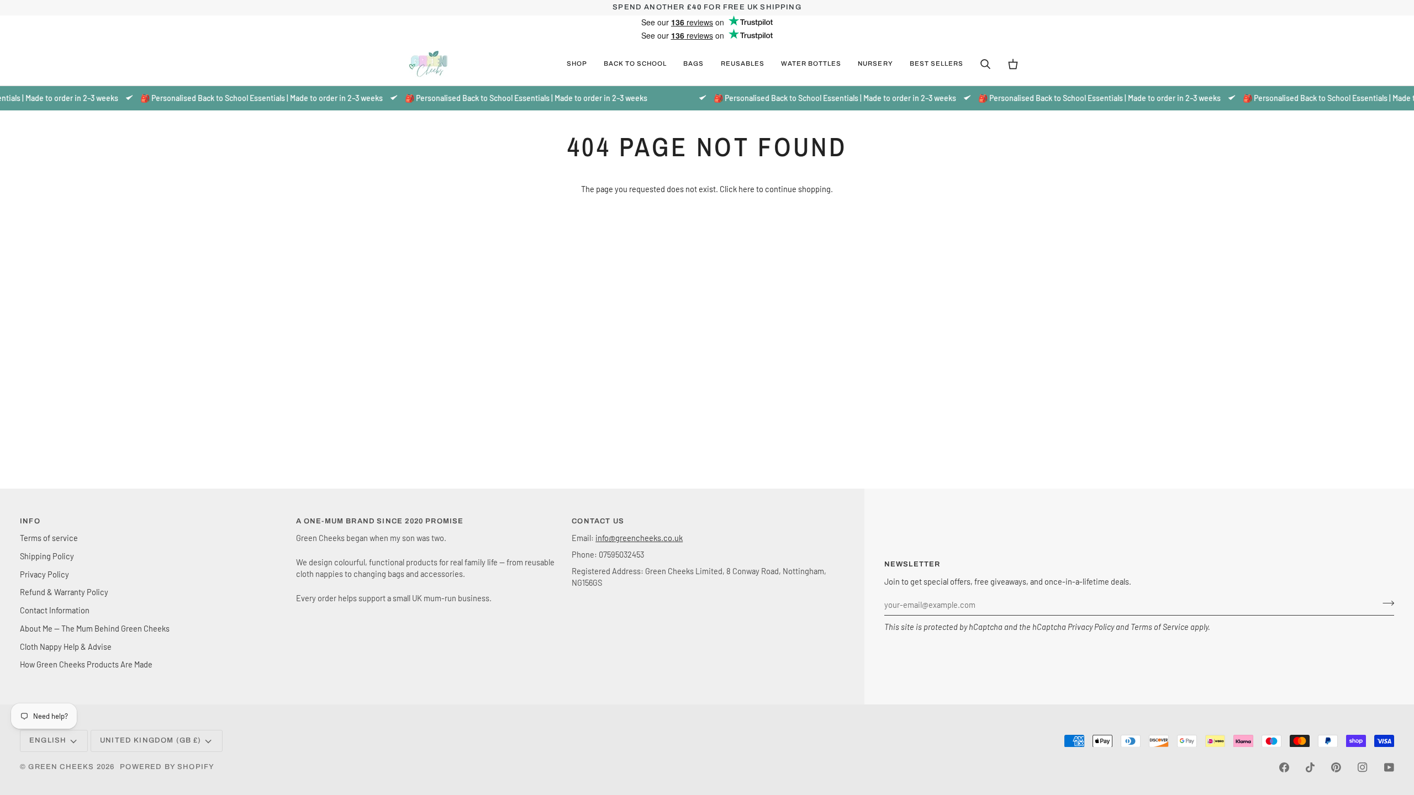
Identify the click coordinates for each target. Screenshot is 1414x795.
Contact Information (54, 610)
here (746, 189)
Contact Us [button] (598, 521)
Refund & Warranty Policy (64, 592)
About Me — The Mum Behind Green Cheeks (95, 628)
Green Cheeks (62, 767)
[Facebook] (1284, 767)
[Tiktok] (1310, 767)
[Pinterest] (1336, 767)
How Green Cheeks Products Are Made (86, 664)
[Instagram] (1363, 767)
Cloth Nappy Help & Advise (66, 646)
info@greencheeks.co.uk (639, 538)
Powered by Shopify (167, 767)
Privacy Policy (1091, 627)
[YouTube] (1389, 767)
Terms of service (49, 538)
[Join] (1385, 603)
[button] (576, 64)
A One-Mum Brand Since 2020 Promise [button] (380, 521)
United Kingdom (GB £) (151, 740)
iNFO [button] (30, 521)
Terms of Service (1160, 627)
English (47, 740)
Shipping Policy (47, 556)
